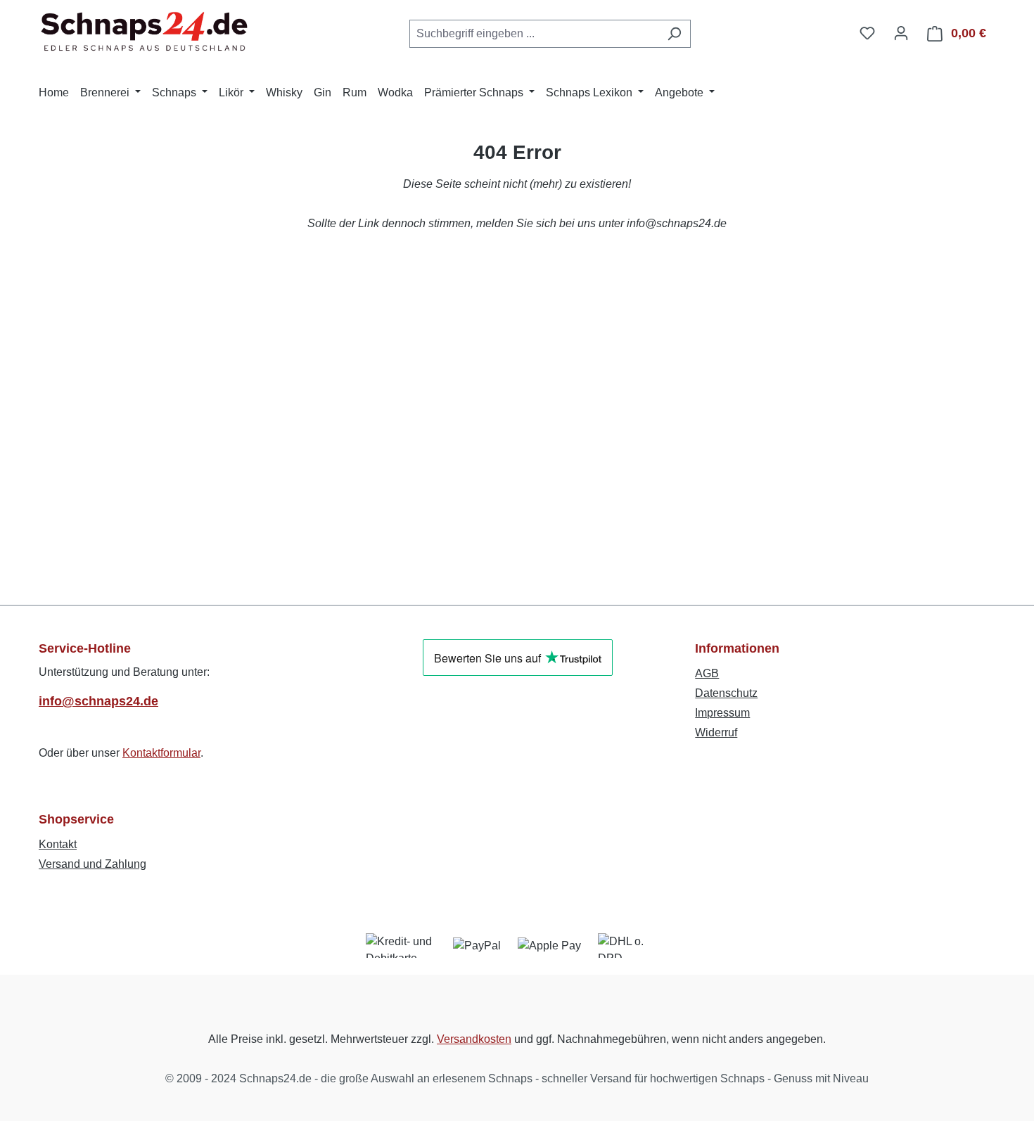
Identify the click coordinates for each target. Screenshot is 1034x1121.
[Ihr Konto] (901, 33)
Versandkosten (474, 1039)
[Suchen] (674, 34)
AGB (707, 673)
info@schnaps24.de (98, 701)
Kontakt (58, 844)
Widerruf (716, 732)
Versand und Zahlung (92, 864)
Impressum (722, 713)
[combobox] (533, 34)
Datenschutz (726, 693)
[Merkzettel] (867, 33)
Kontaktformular (161, 753)
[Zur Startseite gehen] (144, 31)
